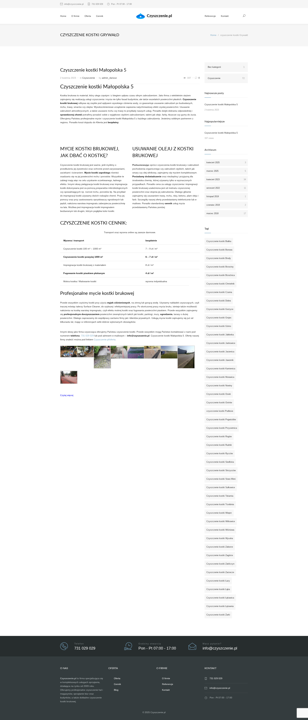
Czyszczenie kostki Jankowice (220, 343)
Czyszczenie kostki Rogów (219, 436)
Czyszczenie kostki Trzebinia (220, 504)
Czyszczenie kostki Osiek (218, 394)
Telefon (79, 643)
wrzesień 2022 (226, 188)
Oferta (88, 16)
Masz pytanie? (212, 643)
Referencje (210, 16)
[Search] (244, 15)
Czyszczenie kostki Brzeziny (220, 267)
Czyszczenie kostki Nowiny (219, 385)
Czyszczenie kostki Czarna (219, 292)
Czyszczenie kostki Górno (218, 326)
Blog (116, 690)
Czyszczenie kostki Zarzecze (220, 572)
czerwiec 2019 (226, 205)
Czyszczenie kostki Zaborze (219, 547)
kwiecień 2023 (226, 179)
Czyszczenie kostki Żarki (218, 615)
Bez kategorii (226, 67)
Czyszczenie (88, 78)
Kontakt (225, 16)
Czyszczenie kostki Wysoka (219, 538)
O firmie (75, 16)
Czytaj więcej (66, 395)
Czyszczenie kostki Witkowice (220, 521)
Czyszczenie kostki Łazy (218, 581)
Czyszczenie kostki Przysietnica (221, 428)
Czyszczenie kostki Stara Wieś (221, 479)
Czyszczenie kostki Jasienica (220, 351)
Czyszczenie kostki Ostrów (219, 402)
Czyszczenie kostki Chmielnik (220, 283)
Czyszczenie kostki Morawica (220, 377)
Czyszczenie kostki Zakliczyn (220, 564)
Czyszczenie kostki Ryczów (219, 453)
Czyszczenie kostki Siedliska (220, 462)
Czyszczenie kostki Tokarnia (219, 496)
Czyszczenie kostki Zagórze (219, 555)
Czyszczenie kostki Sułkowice (220, 487)
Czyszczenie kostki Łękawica (220, 598)
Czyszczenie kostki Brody (218, 258)
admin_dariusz (109, 78)
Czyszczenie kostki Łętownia (220, 606)
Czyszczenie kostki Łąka (218, 589)
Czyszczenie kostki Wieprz (219, 513)
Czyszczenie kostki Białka (218, 241)
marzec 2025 (226, 171)
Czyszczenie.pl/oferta (105, 339)
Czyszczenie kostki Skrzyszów (221, 470)
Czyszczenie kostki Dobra (218, 300)
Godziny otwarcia (149, 643)
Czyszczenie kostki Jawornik (220, 360)
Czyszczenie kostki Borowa (219, 250)
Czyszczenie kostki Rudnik (219, 445)
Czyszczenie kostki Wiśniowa (220, 530)
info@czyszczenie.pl (74, 4)
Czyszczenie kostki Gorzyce (219, 309)
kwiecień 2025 (226, 162)
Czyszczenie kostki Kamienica (220, 368)
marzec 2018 (226, 213)
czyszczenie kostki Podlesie (219, 411)
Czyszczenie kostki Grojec (218, 317)
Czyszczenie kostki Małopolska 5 (93, 70)
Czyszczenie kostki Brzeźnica (220, 275)
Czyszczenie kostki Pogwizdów (221, 419)
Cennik (99, 16)
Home (63, 16)
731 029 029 (97, 4)
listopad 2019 (226, 196)
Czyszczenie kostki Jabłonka (220, 334)
